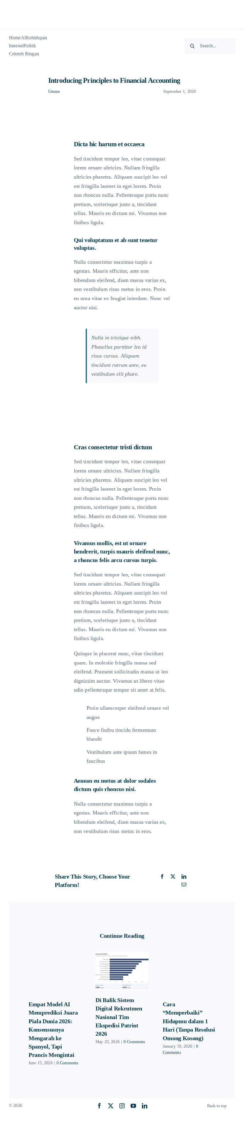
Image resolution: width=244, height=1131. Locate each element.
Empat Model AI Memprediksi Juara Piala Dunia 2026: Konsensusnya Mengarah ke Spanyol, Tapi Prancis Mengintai (53, 1029)
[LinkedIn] (184, 877)
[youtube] (133, 1105)
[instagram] (122, 1105)
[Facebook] (162, 877)
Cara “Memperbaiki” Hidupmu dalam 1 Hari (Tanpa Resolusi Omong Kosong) (189, 1021)
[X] (173, 877)
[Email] (184, 885)
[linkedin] (144, 1105)
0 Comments (67, 1063)
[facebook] (99, 1105)
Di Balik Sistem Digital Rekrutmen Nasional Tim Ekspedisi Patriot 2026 (119, 1017)
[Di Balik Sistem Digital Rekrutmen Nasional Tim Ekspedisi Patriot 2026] (122, 971)
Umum (54, 91)
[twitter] (110, 1105)
